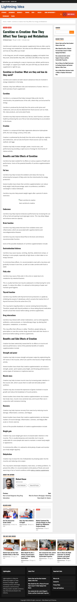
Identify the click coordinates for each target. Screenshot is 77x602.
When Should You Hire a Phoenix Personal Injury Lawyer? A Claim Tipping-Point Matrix (63, 50)
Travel (13, 16)
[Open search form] (61, 14)
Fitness (5, 27)
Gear (33, 12)
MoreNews (45, 600)
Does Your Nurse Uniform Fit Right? (27, 521)
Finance (27, 12)
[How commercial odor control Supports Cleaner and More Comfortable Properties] (47, 545)
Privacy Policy (56, 585)
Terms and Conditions (58, 588)
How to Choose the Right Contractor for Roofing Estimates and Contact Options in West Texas (65, 65)
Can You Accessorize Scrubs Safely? (8, 521)
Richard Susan (8, 40)
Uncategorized (8, 548)
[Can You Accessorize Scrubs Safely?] (10, 513)
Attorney (4, 12)
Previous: (13, 495)
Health (39, 12)
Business (19, 12)
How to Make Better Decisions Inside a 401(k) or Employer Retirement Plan (65, 72)
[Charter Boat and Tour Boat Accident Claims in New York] (11, 545)
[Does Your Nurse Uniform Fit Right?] (27, 513)
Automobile (12, 12)
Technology (6, 16)
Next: (40, 495)
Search (58, 28)
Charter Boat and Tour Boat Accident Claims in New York (11, 553)
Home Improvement (50, 12)
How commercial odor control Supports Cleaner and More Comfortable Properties (63, 58)
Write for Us (71, 14)
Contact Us (56, 582)
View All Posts (34, 485)
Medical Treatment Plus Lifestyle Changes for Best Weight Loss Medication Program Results (43, 523)
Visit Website (21, 485)
